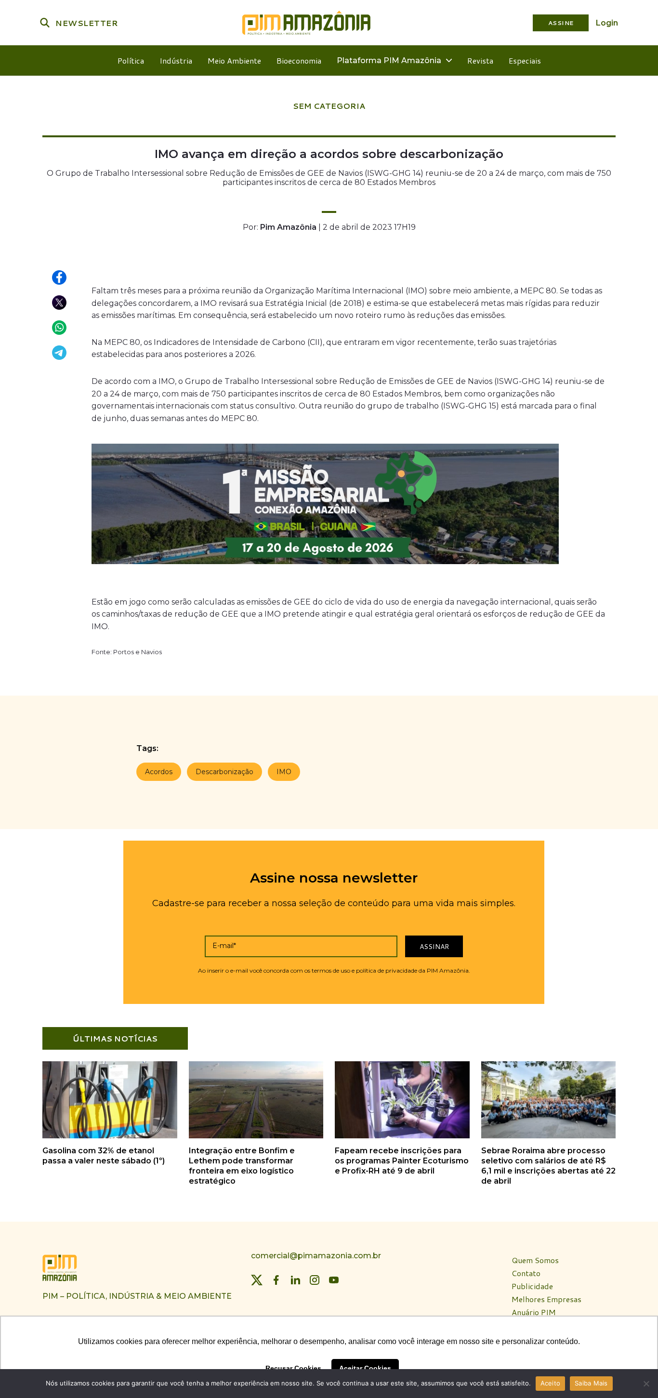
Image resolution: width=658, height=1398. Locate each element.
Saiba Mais (591, 1383)
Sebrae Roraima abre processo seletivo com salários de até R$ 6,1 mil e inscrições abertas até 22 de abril (548, 1165)
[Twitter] (257, 1280)
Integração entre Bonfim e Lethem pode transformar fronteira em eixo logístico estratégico (242, 1165)
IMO (283, 771)
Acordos (158, 771)
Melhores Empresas (546, 1299)
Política (131, 60)
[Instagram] (314, 1280)
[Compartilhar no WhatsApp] (59, 328)
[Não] (646, 1383)
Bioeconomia (298, 60)
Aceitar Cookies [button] (365, 1368)
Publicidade (532, 1286)
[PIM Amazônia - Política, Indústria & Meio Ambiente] (306, 23)
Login (607, 22)
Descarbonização (224, 771)
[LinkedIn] (295, 1280)
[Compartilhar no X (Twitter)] (59, 303)
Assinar (434, 946)
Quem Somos (535, 1260)
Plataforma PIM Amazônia (389, 60)
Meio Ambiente (234, 60)
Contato (526, 1273)
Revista (480, 60)
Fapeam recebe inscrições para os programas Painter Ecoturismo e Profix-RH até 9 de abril (402, 1160)
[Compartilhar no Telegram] (59, 353)
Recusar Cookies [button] (293, 1368)
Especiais (525, 60)
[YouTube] (334, 1280)
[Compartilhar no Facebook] (59, 278)
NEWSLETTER (86, 22)
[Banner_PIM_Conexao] (325, 566)
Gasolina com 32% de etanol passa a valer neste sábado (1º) (103, 1155)
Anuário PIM (534, 1312)
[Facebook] (276, 1280)
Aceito (550, 1383)
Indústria (175, 60)
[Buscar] (45, 22)
